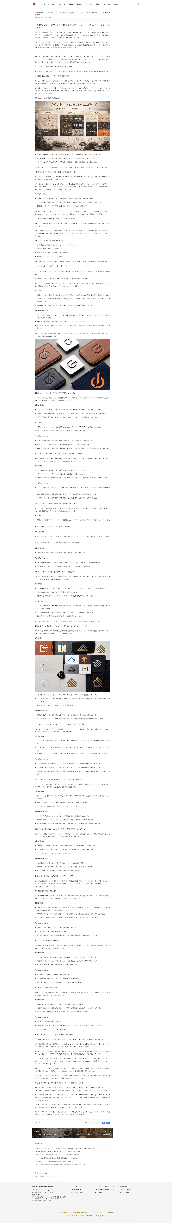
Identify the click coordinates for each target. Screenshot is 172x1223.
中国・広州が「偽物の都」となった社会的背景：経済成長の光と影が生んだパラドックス (61, 1164)
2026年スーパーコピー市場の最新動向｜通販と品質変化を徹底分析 (55, 1161)
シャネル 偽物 (123, 1186)
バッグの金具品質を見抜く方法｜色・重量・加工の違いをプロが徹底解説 (56, 1158)
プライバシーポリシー (98, 1212)
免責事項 (38, 1201)
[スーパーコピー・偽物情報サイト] (34, 4)
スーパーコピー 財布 (76, 1193)
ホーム (43, 4)
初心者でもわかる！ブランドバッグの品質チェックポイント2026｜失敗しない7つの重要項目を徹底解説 (65, 1148)
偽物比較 (79, 4)
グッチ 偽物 (98, 1193)
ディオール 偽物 (124, 1193)
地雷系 (97, 4)
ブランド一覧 (61, 4)
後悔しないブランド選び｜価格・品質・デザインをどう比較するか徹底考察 (57, 1155)
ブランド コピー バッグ (101, 1186)
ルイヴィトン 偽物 (125, 1189)
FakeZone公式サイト (100, 1112)
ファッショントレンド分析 (110, 4)
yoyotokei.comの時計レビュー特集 (71, 621)
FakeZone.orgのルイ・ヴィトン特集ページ (76, 333)
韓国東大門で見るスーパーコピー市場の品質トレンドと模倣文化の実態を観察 (58, 1151)
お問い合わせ (88, 4)
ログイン (51, 1176)
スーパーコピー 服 (76, 1189)
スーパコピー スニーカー (102, 1189)
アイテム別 (51, 4)
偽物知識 (70, 4)
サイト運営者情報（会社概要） (79, 1212)
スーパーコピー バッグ (77, 1186)
